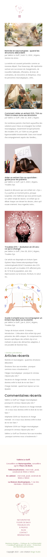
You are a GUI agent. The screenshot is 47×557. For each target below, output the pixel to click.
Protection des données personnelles (27, 546)
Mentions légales (12, 543)
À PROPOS (23, 527)
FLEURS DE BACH (23, 522)
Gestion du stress (11, 58)
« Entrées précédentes (13, 353)
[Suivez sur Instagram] (22, 496)
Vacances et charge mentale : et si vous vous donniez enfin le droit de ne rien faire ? (23, 410)
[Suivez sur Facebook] (17, 496)
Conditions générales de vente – (20, 545)
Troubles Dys (10, 185)
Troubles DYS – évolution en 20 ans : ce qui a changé (22, 248)
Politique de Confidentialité (31, 543)
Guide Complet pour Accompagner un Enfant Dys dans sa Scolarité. (23, 319)
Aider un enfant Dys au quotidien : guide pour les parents (21, 178)
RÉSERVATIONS (23, 535)
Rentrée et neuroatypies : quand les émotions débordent (22, 51)
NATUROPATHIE (23, 520)
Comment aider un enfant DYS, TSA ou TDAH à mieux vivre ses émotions (23, 114)
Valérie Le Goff (13, 55)
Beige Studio (35, 552)
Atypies (37, 55)
